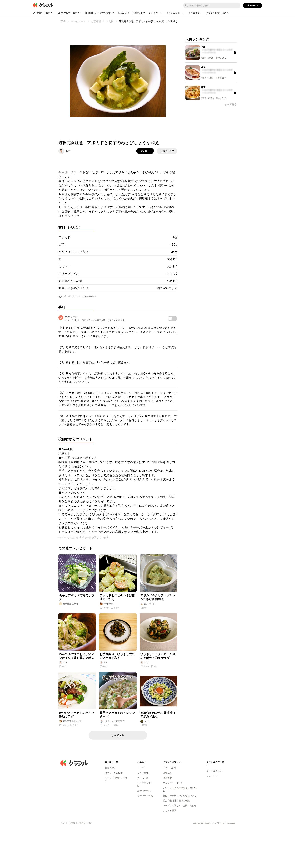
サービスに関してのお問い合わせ (179, 805)
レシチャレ (212, 775)
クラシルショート (175, 12)
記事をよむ (139, 12)
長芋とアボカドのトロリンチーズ (117, 714)
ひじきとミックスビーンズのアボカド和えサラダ (157, 655)
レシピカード (155, 12)
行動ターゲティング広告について (179, 795)
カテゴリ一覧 (144, 790)
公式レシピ (123, 12)
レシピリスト (144, 773)
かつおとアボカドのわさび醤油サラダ (76, 714)
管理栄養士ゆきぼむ (72, 721)
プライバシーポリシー (174, 783)
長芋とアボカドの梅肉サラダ (76, 597)
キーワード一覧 (145, 795)
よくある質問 (169, 810)
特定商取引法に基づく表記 (176, 800)
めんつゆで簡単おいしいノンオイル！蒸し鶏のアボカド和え (76, 656)
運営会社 (167, 773)
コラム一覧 (142, 778)
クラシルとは (169, 768)
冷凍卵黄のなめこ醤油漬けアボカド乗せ (157, 714)
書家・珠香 (149, 603)
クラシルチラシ (214, 770)
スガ (68, 150)
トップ (140, 768)
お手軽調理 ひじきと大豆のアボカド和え (117, 655)
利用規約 (167, 778)
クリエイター (195, 12)
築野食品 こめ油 (70, 603)
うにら (147, 721)
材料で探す (110, 768)
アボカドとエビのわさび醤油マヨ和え (117, 597)
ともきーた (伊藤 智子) (114, 721)
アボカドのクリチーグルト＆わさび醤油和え (157, 597)
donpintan (108, 603)
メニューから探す (114, 773)
